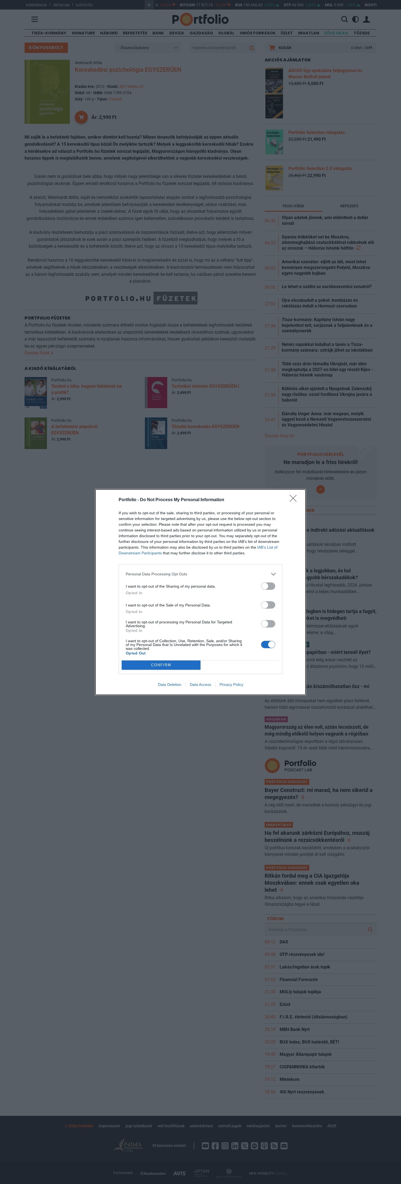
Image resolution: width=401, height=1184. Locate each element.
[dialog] (200, 592)
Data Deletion (169, 684)
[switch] (268, 586)
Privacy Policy (231, 684)
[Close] (295, 500)
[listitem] (200, 574)
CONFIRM (161, 665)
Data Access (200, 684)
